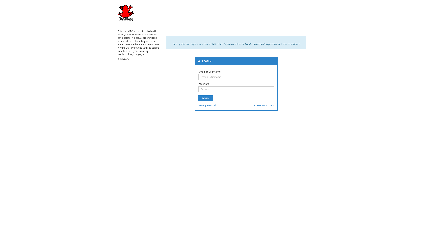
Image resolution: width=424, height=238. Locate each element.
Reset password (207, 105)
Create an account (264, 105)
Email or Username (209, 71)
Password (203, 83)
